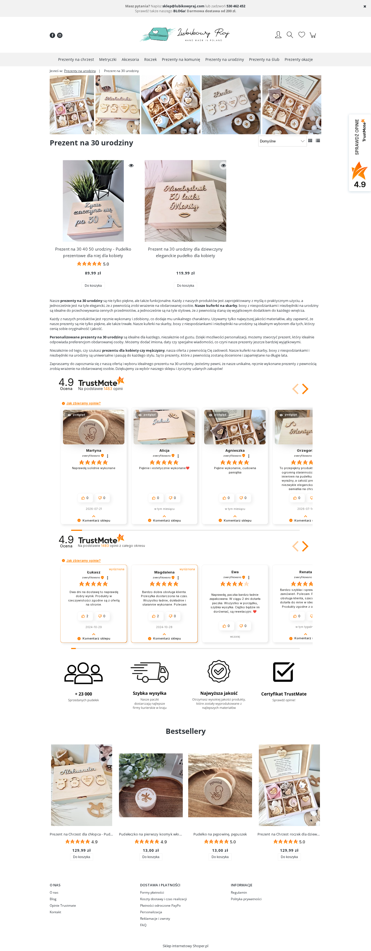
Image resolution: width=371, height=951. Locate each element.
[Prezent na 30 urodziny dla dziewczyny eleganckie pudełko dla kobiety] (185, 201)
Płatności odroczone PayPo (160, 905)
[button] (296, 389)
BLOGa (179, 10)
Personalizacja (151, 912)
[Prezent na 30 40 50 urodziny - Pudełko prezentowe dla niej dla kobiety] (93, 201)
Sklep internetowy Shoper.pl (185, 945)
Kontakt (55, 912)
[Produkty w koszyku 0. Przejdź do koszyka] (313, 38)
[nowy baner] (185, 104)
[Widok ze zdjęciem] (310, 140)
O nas (54, 892)
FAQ (143, 925)
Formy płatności (152, 892)
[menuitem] (76, 59)
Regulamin (239, 892)
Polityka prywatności (246, 899)
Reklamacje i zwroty (155, 918)
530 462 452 (236, 6)
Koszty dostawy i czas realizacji (163, 899)
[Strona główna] (185, 35)
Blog (53, 899)
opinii (123, 546)
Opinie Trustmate (63, 905)
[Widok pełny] (318, 140)
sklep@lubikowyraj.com (183, 6)
